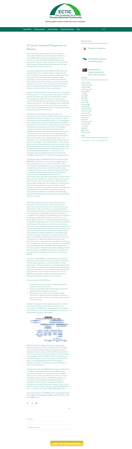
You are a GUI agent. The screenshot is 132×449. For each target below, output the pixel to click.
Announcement (85, 140)
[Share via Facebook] (27, 403)
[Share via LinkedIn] (36, 403)
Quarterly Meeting (102, 140)
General (93, 140)
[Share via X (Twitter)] (32, 403)
